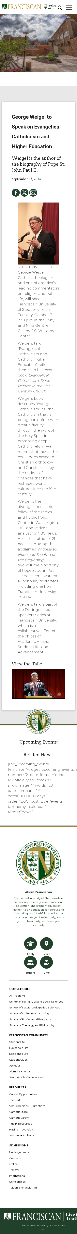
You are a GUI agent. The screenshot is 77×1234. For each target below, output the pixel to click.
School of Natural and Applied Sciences (34, 1007)
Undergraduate (19, 1152)
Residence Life (18, 1053)
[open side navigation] (69, 8)
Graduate (15, 1158)
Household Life (18, 1047)
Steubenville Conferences (26, 1077)
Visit (47, 954)
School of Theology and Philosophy (31, 1025)
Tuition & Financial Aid (23, 1187)
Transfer (14, 1169)
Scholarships (17, 1181)
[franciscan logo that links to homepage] (29, 7)
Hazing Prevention (21, 1129)
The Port (14, 1100)
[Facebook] (16, 193)
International (17, 1175)
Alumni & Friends (19, 1071)
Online (13, 1164)
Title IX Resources (20, 1123)
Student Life (17, 1041)
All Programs (17, 995)
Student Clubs (18, 1059)
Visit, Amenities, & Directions (27, 1105)
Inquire (30, 972)
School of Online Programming (29, 1013)
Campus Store (18, 1111)
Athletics (14, 1065)
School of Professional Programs (30, 1019)
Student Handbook (21, 1135)
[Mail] (33, 193)
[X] (24, 193)
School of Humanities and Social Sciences (36, 1001)
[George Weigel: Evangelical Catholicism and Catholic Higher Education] (38, 683)
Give (46, 972)
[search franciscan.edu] (60, 8)
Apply (31, 954)
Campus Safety (19, 1117)
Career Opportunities (23, 1094)
